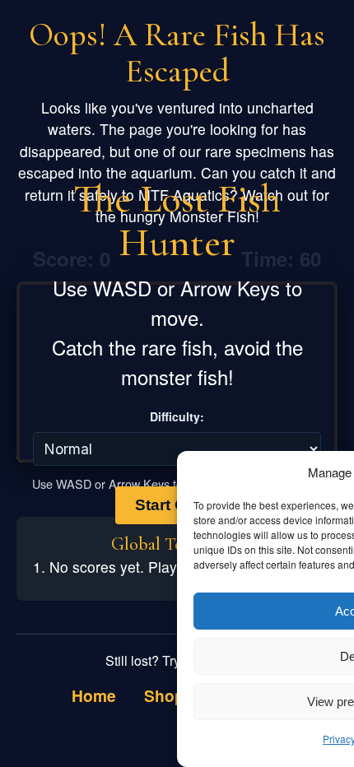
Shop (164, 695)
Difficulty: (177, 416)
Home (94, 695)
